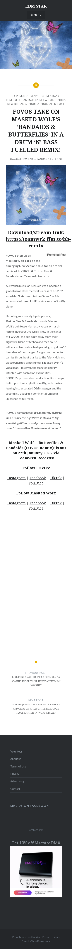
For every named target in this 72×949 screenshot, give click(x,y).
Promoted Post (53, 103)
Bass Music (20, 96)
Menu (37, 14)
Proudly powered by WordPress (30, 936)
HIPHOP (60, 100)
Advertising (17, 781)
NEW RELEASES (17, 103)
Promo (34, 103)
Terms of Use (18, 766)
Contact (15, 788)
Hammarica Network (37, 100)
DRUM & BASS (50, 96)
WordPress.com (40, 941)
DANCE (34, 96)
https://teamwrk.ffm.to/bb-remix (38, 242)
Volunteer (16, 751)
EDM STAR (36, 6)
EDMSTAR (26, 159)
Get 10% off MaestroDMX (35, 842)
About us (15, 758)
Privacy (14, 773)
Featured (13, 100)
